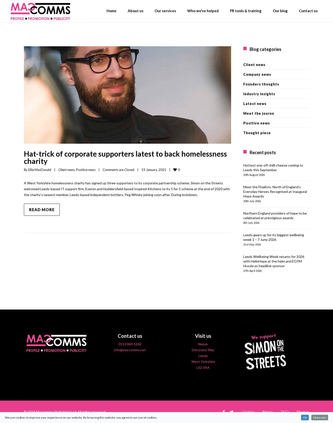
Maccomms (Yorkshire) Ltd (56, 412)
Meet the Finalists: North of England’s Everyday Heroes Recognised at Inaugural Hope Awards (275, 191)
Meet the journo (258, 113)
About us (135, 11)
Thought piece (257, 133)
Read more (42, 209)
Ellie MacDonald (39, 170)
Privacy (267, 412)
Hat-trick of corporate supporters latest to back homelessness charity (125, 157)
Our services (165, 11)
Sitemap (303, 412)
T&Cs (285, 412)
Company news (257, 74)
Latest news (254, 104)
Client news (66, 170)
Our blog (280, 11)
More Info (319, 417)
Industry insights (259, 94)
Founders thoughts (261, 84)
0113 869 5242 (129, 344)
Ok (305, 417)
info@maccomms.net (130, 350)
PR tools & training (246, 11)
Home (112, 11)
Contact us (308, 11)
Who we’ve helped (203, 11)
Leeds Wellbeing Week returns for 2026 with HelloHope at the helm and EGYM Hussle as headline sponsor (273, 261)
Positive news (86, 170)
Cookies (249, 412)
